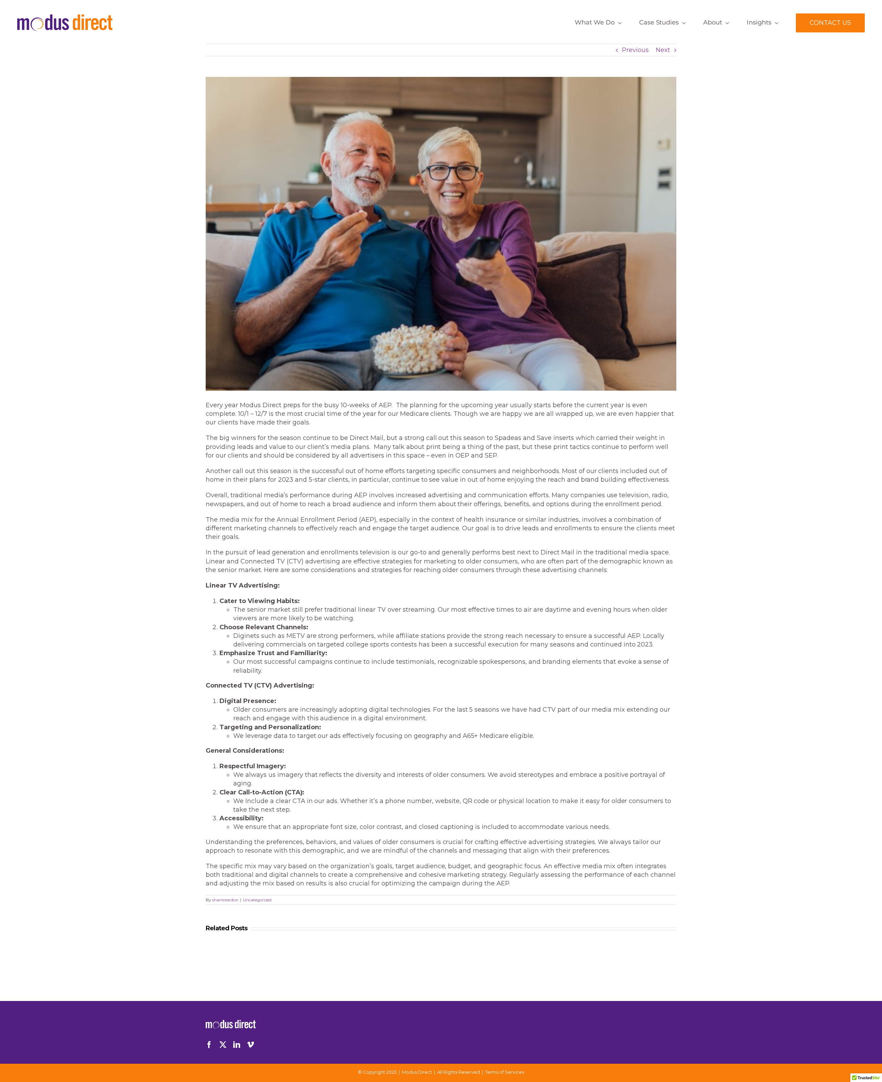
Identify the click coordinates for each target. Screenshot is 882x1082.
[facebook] (209, 1044)
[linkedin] (236, 1044)
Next (663, 50)
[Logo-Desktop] (65, 17)
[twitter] (222, 1044)
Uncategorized (257, 899)
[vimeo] (250, 1044)
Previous (635, 50)
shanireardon (225, 899)
